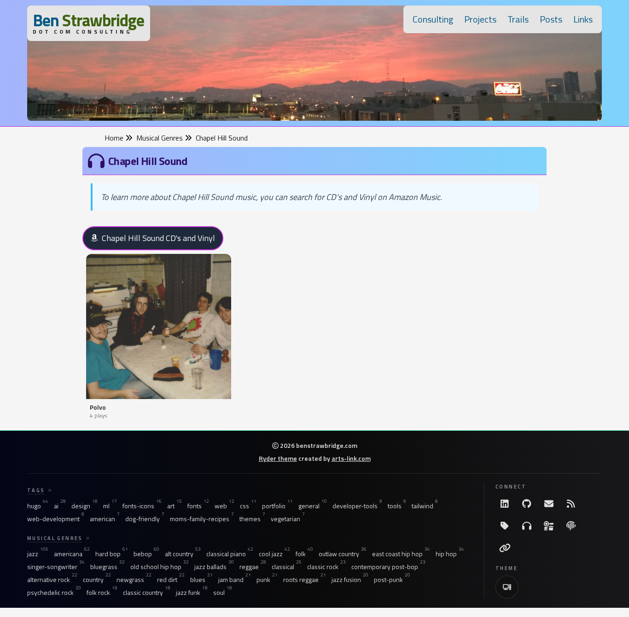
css (248, 506)
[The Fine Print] (571, 526)
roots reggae (304, 579)
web (224, 506)
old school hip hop (159, 566)
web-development (55, 518)
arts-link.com (351, 458)
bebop (146, 553)
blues (201, 579)
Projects (480, 19)
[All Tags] (504, 526)
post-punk (392, 579)
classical (287, 566)
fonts (198, 506)
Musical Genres (160, 137)
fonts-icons (142, 506)
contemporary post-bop (388, 566)
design (84, 506)
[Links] (504, 548)
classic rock (326, 566)
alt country (183, 553)
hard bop (111, 553)
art (174, 506)
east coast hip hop (401, 553)
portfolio (277, 506)
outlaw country (343, 553)
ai (60, 506)
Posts (551, 19)
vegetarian (288, 518)
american (105, 518)
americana (72, 553)
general (312, 506)
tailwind (425, 506)
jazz (37, 553)
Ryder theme (278, 458)
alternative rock (52, 579)
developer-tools (357, 506)
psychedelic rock (54, 592)
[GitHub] (527, 503)
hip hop (450, 553)
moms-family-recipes (202, 518)
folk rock (102, 592)
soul (222, 592)
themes (252, 518)
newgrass (133, 579)
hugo (37, 506)
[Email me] (549, 503)
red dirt (171, 579)
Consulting (433, 19)
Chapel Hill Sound (222, 137)
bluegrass (107, 566)
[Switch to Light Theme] (507, 587)
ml (110, 506)
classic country (146, 592)
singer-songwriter (56, 566)
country (97, 579)
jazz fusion (350, 579)
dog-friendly (144, 518)
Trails (518, 19)
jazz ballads (214, 566)
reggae (252, 566)
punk (267, 579)
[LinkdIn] (504, 503)
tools (397, 506)
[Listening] (527, 526)
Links (583, 19)
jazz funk (192, 592)
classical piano (229, 553)
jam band (234, 579)
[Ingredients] (549, 526)
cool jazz (274, 553)
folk (304, 553)
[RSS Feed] (571, 503)
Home (115, 137)
